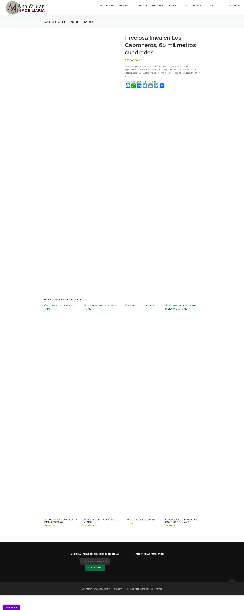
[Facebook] (145, 562)
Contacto (234, 5)
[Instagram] (159, 562)
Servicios (141, 5)
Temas (210, 5)
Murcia (153, 81)
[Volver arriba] (232, 582)
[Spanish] (221, 5)
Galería (172, 5)
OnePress (134, 588)
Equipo (185, 5)
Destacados (107, 5)
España (139, 81)
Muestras (157, 5)
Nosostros (125, 5)
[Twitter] (138, 562)
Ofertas (197, 5)
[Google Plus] (152, 562)
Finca (146, 81)
